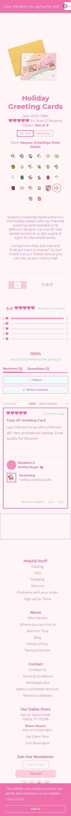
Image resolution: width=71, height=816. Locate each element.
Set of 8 (25, 133)
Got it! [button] (35, 809)
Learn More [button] (15, 799)
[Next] (63, 458)
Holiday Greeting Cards (35, 480)
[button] (36, 120)
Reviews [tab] (12, 369)
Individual (43, 133)
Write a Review (43, 391)
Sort (33, 403)
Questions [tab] (38, 369)
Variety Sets (42, 254)
